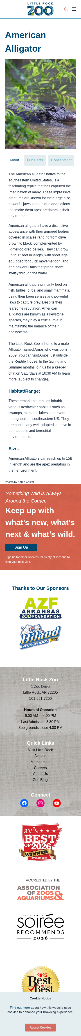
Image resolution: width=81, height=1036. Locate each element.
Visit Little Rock (40, 750)
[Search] (66, 9)
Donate (40, 756)
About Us (40, 774)
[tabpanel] (40, 322)
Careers (40, 768)
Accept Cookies (40, 1027)
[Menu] (74, 9)
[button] (40, 104)
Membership (40, 762)
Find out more (20, 1007)
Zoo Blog (40, 780)
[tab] (14, 160)
